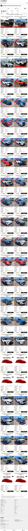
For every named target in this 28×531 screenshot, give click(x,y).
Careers (15, 510)
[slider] (10, 14)
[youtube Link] (2, 517)
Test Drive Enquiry (2, 513)
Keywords (8, 8)
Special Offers (2, 511)
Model (12, 10)
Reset (15, 8)
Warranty (15, 505)
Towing (15, 503)
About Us (15, 509)
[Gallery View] (25, 8)
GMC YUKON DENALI (3, 509)
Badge (17, 10)
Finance (1, 512)
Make (6, 10)
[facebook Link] (1, 517)
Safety (15, 504)
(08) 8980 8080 (3, 521)
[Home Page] (4, 1)
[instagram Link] (3, 517)
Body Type (2, 13)
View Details (4, 34)
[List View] (26, 8)
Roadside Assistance (16, 506)
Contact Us (10, 34)
